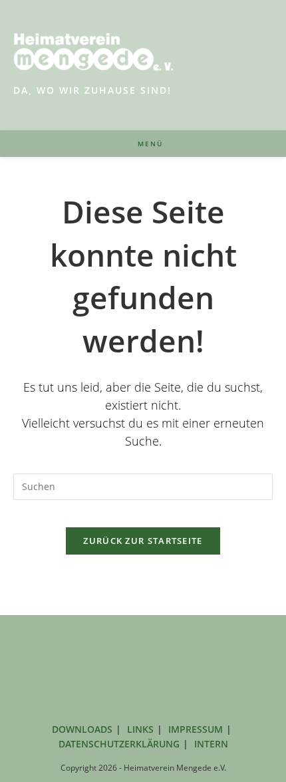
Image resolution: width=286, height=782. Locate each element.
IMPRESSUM (195, 729)
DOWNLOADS (82, 729)
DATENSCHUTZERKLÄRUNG (119, 743)
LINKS (140, 729)
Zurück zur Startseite (142, 541)
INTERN (211, 743)
